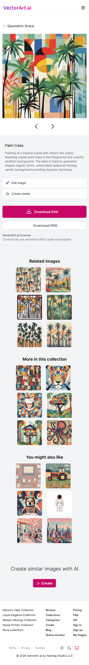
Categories (53, 620)
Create (50, 625)
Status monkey (55, 635)
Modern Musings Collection (20, 620)
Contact (40, 647)
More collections (13, 630)
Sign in (77, 625)
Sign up (78, 630)
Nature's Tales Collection (18, 610)
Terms (12, 647)
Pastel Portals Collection (18, 625)
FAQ (75, 615)
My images (80, 635)
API (75, 620)
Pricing (77, 610)
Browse (50, 610)
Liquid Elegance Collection (19, 615)
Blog (48, 630)
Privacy (25, 647)
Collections (53, 615)
